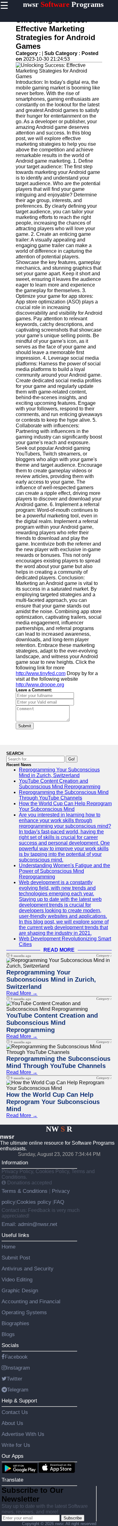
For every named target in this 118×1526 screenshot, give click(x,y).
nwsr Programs (63, 4)
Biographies (15, 1323)
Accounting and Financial (31, 1301)
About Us (12, 1423)
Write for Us (16, 1445)
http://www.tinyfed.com (40, 673)
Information (15, 1162)
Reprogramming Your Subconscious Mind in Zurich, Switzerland (59, 772)
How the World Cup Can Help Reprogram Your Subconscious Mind (65, 806)
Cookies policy (34, 1202)
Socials (10, 1345)
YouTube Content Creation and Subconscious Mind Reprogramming (59, 783)
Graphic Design (20, 1290)
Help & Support (19, 1400)
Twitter (14, 1379)
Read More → (21, 993)
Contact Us (15, 1412)
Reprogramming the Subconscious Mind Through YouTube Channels (64, 795)
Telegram (17, 1389)
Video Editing (17, 1279)
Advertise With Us (23, 1434)
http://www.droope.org (40, 684)
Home (8, 1247)
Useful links (15, 1235)
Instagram (18, 1368)
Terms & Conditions (25, 1191)
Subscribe (73, 1518)
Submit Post (16, 1257)
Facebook (16, 1357)
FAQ (59, 1202)
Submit (24, 726)
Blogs (8, 1334)
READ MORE (59, 950)
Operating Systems (24, 1312)
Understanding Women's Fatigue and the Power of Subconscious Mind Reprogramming (64, 871)
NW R (59, 1129)
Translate (12, 1480)
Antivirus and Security (27, 1268)
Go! (71, 759)
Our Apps (13, 1456)
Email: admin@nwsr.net (29, 1224)
